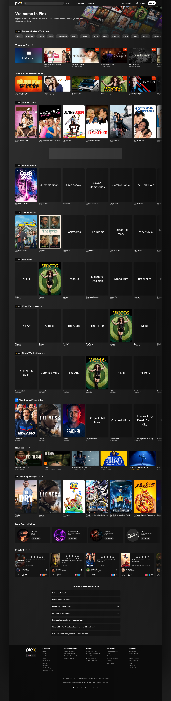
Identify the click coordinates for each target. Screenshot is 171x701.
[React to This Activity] (18, 575)
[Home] (18, 3)
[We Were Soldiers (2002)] (85, 57)
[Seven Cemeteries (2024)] (97, 187)
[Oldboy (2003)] (50, 328)
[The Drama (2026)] (97, 234)
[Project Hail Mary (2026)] (121, 234)
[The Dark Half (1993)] (145, 187)
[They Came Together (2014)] (97, 124)
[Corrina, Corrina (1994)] (145, 124)
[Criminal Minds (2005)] (121, 422)
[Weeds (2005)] (50, 281)
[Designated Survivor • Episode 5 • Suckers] (142, 86)
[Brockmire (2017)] (145, 281)
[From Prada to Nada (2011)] (26, 124)
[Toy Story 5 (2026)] (74, 499)
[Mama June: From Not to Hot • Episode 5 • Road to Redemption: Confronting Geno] (57, 57)
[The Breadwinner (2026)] (26, 234)
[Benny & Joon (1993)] (74, 124)
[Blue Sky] (86, 688)
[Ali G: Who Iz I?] (114, 460)
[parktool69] (88, 570)
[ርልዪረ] (142, 535)
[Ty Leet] (32, 535)
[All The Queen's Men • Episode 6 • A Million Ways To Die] (114, 57)
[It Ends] (57, 460)
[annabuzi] (123, 570)
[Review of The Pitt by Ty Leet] (67, 560)
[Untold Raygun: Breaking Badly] (142, 460)
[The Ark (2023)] (26, 328)
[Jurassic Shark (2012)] (50, 187)
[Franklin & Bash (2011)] (26, 374)
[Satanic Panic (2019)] (121, 187)
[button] (159, 36)
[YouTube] (98, 688)
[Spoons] (105, 535)
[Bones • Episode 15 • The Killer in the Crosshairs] (57, 86)
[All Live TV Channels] (28, 57)
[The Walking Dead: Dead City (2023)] (145, 422)
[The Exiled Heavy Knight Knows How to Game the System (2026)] (97, 499)
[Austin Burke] (69, 535)
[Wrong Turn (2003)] (121, 281)
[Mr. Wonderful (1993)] (121, 124)
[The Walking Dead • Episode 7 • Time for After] (28, 86)
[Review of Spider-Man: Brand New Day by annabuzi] (137, 560)
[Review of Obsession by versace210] (32, 560)
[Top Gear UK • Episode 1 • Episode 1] (85, 86)
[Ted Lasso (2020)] (26, 422)
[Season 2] (85, 460)
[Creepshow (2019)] (74, 187)
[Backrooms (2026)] (74, 234)
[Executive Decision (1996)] (97, 281)
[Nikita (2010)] (26, 281)
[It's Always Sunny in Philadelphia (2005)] (145, 499)
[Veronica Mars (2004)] (50, 374)
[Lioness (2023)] (50, 422)
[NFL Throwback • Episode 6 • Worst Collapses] (142, 57)
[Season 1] (28, 460)
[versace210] (18, 570)
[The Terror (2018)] (97, 328)
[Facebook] (90, 688)
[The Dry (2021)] (26, 499)
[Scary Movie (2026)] (145, 234)
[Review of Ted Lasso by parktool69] (102, 560)
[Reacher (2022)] (74, 422)
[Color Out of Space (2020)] (26, 187)
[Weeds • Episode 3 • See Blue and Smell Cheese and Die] (114, 86)
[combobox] (45, 3)
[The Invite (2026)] (50, 234)
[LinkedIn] (94, 688)
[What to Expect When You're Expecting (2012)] (50, 124)
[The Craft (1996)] (74, 328)
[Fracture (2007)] (74, 281)
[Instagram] (74, 688)
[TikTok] (78, 688)
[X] (82, 688)
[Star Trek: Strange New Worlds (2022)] (121, 499)
